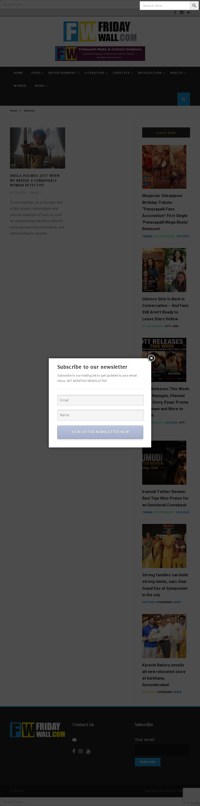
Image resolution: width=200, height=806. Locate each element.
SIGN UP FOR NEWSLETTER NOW (100, 432)
